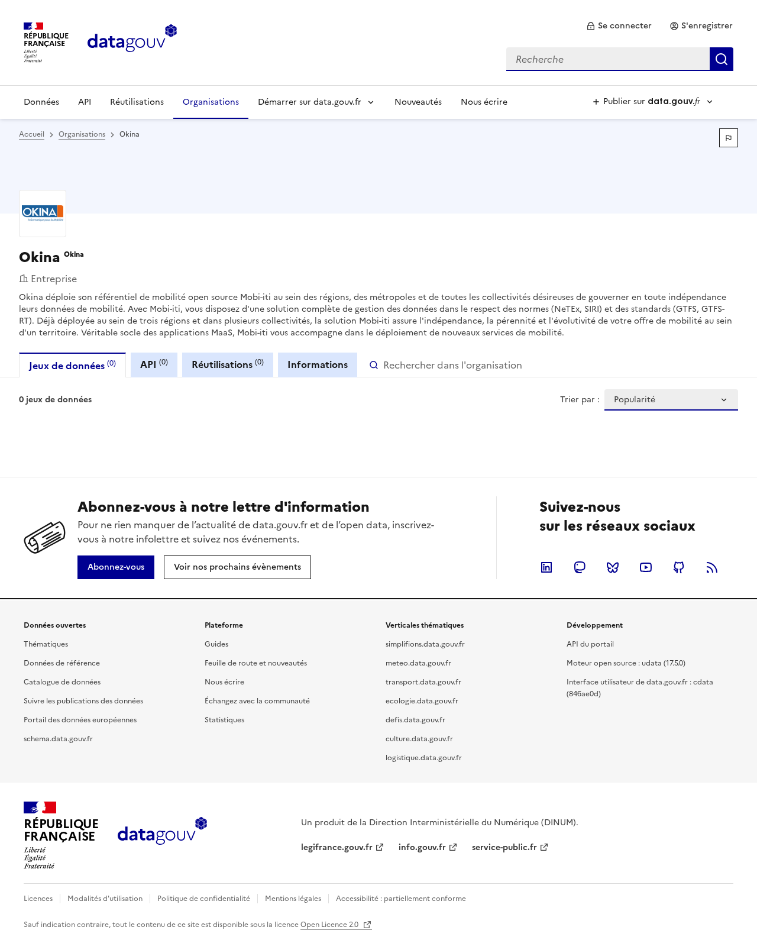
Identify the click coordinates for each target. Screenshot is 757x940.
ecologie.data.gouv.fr (422, 701)
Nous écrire (484, 102)
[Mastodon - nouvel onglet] (579, 567)
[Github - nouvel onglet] (679, 567)
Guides (216, 644)
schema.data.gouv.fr (58, 739)
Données (41, 102)
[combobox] (619, 59)
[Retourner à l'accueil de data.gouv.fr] (132, 41)
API (84, 102)
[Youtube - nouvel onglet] (646, 567)
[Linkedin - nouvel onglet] (546, 567)
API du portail (590, 644)
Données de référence (62, 663)
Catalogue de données (62, 682)
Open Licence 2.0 (330, 924)
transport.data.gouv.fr (423, 682)
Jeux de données (72, 365)
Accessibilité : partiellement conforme (401, 898)
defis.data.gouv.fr (415, 720)
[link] (619, 26)
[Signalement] (728, 137)
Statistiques (224, 720)
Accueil (31, 134)
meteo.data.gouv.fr (418, 663)
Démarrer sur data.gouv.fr (309, 102)
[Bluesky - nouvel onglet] (613, 567)
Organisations (211, 102)
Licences (38, 898)
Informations (317, 364)
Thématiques (46, 644)
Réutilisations (137, 102)
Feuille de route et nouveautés (256, 663)
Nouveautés (418, 102)
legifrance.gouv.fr (337, 847)
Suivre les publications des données (83, 701)
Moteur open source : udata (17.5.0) (626, 663)
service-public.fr (504, 847)
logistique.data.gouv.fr (424, 757)
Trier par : (580, 400)
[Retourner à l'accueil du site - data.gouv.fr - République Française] (162, 835)
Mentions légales (293, 898)
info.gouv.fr (422, 847)
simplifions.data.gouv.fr (425, 644)
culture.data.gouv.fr (419, 739)
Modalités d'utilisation (105, 898)
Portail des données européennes (80, 720)
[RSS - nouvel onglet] (712, 567)
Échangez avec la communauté (257, 701)
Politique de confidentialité (203, 898)
